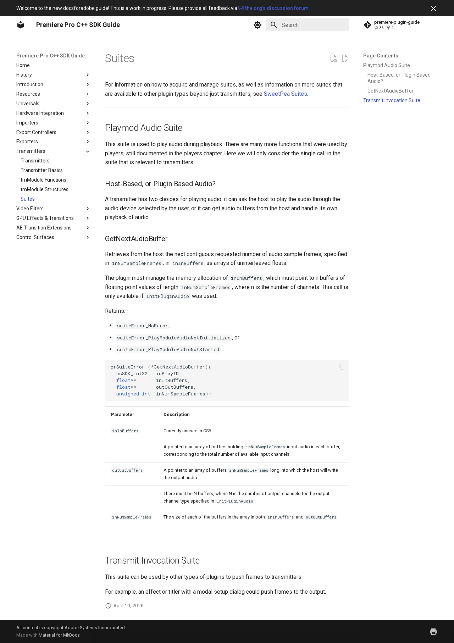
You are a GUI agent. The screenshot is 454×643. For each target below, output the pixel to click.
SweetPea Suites (285, 93)
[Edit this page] (344, 58)
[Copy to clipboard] (342, 366)
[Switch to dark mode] (257, 25)
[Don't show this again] (433, 8)
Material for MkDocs (59, 635)
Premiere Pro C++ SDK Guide (50, 56)
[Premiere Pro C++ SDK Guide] (20, 25)
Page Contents (380, 56)
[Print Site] (433, 631)
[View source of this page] (333, 58)
